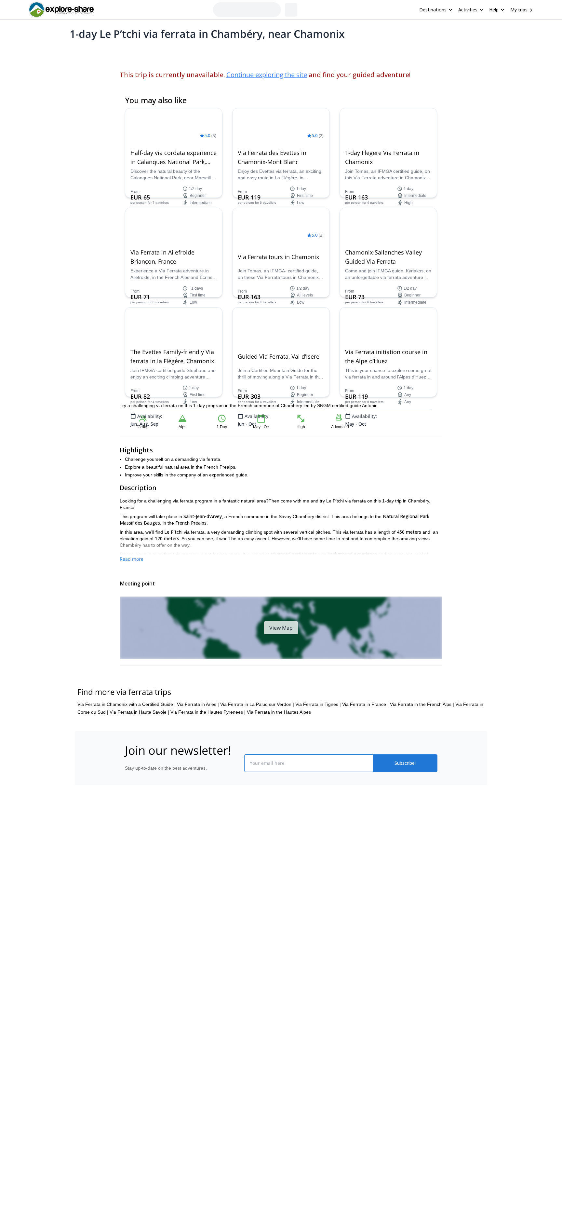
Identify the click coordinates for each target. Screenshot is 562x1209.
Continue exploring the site (266, 74)
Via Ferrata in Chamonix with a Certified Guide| (126, 704)
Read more (131, 559)
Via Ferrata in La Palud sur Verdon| (257, 704)
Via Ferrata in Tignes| (318, 704)
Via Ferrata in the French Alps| (422, 704)
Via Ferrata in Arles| (198, 704)
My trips (519, 10)
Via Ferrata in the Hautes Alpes (279, 712)
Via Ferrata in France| (365, 704)
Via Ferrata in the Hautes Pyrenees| (208, 712)
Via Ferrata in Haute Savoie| (139, 712)
